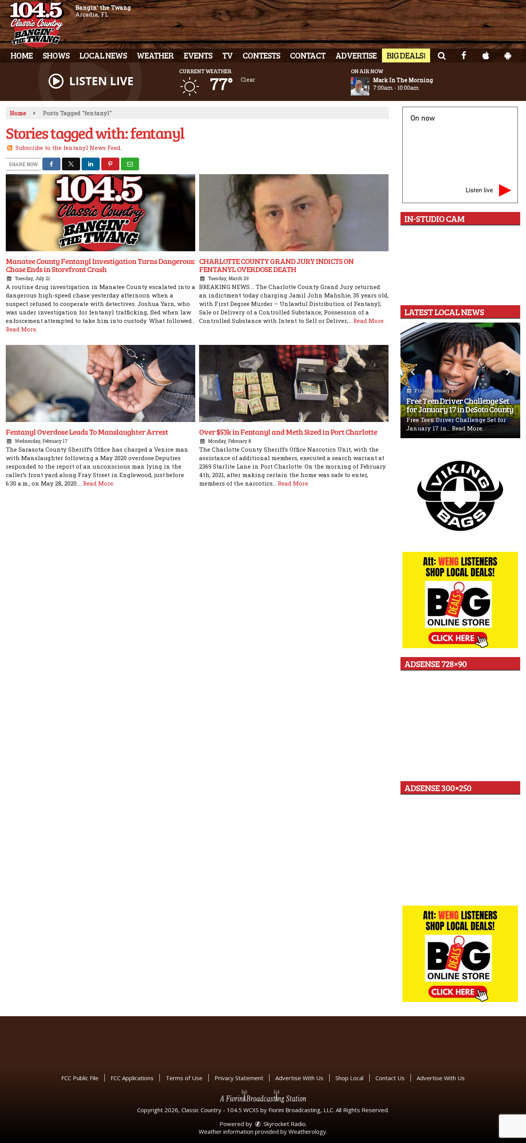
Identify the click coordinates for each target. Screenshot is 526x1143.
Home (21, 55)
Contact (307, 55)
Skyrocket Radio (284, 1124)
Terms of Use (184, 1078)
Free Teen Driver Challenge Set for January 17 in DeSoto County (459, 405)
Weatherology (307, 1131)
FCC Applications (132, 1078)
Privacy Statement (238, 1078)
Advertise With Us (299, 1078)
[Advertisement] (460, 495)
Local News (103, 55)
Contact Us (390, 1078)
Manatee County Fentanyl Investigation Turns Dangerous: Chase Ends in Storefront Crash (100, 264)
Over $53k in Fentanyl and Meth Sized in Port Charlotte (288, 431)
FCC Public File (80, 1078)
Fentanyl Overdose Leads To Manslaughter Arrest (87, 431)
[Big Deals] (460, 954)
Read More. (21, 329)
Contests (261, 55)
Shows (56, 55)
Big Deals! (406, 55)
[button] (441, 55)
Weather (155, 55)
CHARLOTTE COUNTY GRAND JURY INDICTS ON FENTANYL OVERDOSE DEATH (276, 264)
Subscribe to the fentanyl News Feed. (68, 147)
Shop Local (349, 1078)
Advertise (356, 55)
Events (198, 55)
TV (227, 55)
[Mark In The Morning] (369, 86)
